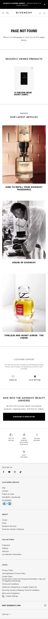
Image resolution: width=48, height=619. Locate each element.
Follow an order (8, 494)
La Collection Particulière (11, 554)
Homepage (17, 37)
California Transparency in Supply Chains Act (19, 587)
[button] (40, 13)
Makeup (5, 548)
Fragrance (6, 545)
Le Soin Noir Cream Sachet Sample (23, 93)
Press (4, 523)
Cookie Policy (7, 576)
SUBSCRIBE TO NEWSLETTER (24, 417)
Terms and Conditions (10, 584)
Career (4, 520)
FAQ (3, 488)
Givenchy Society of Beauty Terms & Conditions (20, 590)
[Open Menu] (3, 13)
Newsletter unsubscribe (11, 497)
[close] (44, 4)
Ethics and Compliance (11, 593)
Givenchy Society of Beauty (13, 529)
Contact (5, 491)
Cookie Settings (12, 596)
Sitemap (5, 614)
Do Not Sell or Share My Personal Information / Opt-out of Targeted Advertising (23, 580)
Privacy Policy (7, 570)
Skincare (5, 551)
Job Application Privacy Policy (13, 573)
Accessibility (6, 500)
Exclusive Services (9, 526)
